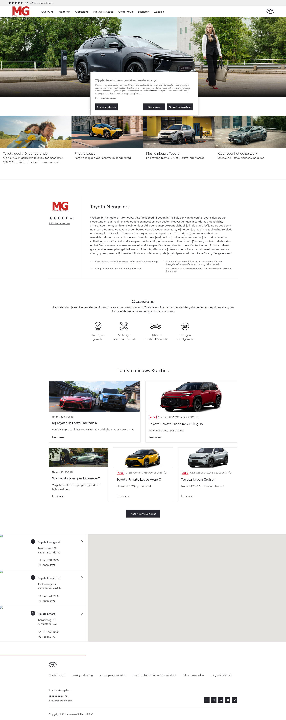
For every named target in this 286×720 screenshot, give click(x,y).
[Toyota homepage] (270, 11)
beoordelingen (59, 223)
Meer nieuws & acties (143, 513)
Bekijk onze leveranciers (105, 98)
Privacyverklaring (82, 675)
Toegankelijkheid (221, 675)
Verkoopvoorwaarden (112, 675)
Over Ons (47, 11)
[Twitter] (234, 700)
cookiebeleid (151, 90)
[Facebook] (207, 700)
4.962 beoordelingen (41, 2)
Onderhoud (125, 11)
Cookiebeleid (57, 675)
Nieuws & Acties (103, 11)
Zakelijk (159, 11)
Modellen (64, 11)
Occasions (81, 11)
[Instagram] (213, 700)
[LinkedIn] (220, 700)
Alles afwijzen (154, 106)
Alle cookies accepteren (180, 106)
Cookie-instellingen (106, 106)
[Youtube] (227, 700)
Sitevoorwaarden (193, 675)
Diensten (143, 11)
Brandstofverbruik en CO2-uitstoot (154, 675)
